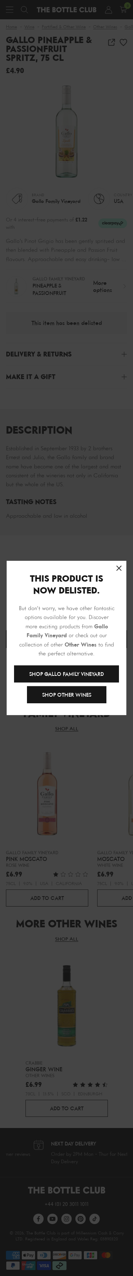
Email (35, 430)
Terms (56, 453)
